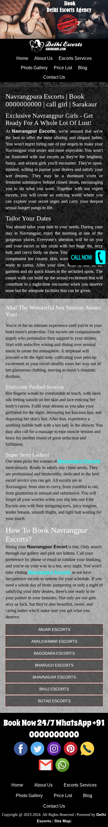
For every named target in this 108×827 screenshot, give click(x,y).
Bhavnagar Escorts (54, 677)
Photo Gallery (34, 67)
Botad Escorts (54, 701)
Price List (63, 67)
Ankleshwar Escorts (54, 641)
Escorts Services (75, 58)
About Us (43, 58)
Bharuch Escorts (54, 665)
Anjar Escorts (54, 629)
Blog (82, 67)
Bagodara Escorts (54, 653)
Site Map (62, 821)
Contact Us (54, 77)
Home (22, 58)
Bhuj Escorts (54, 689)
